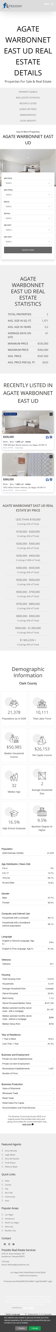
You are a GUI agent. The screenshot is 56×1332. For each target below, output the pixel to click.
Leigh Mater (10, 1154)
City (6, 1188)
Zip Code (9, 1192)
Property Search (28, 91)
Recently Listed (28, 103)
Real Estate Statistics (28, 97)
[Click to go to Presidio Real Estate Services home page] (13, 5)
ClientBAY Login (33, 1281)
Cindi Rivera (10, 1162)
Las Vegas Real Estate (19, 1272)
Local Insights (28, 120)
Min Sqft (7, 225)
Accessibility (15, 1281)
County (8, 1184)
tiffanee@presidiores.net (18, 1264)
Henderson (10, 1218)
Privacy (7, 1281)
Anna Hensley (11, 1150)
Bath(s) (7, 213)
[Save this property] (51, 414)
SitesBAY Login (46, 1281)
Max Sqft (8, 237)
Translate (47, 1314)
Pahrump (9, 1226)
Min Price (8, 178)
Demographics (28, 114)
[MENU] (52, 4)
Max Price (8, 190)
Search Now (28, 250)
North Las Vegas (12, 1222)
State (7, 1180)
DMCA (23, 1281)
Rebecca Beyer (11, 1166)
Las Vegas (9, 1214)
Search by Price (28, 109)
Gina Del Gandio (12, 1158)
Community (10, 1196)
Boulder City (10, 1230)
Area (7, 1200)
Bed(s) (6, 201)
